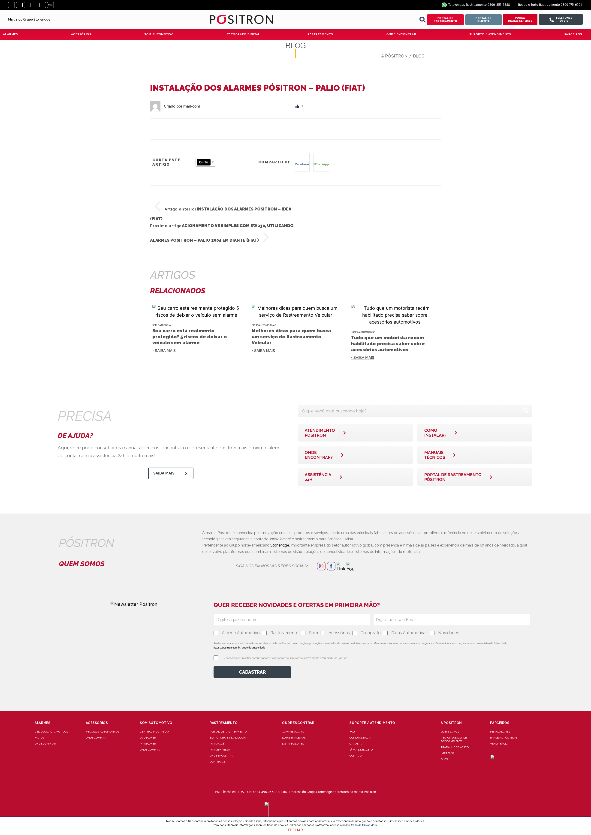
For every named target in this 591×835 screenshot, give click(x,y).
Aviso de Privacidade (364, 825)
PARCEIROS (573, 34)
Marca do (29, 19)
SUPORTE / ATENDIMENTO (490, 34)
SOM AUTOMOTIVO (159, 34)
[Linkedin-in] (27, 5)
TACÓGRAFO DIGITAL (243, 34)
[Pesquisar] (526, 411)
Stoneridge (279, 545)
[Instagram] (11, 5)
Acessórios (339, 632)
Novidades (448, 632)
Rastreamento (284, 632)
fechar (295, 830)
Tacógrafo (371, 632)
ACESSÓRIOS (81, 34)
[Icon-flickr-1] (42, 5)
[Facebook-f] (19, 5)
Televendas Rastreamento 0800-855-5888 (479, 5)
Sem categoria (161, 325)
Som (313, 632)
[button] (422, 19)
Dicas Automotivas (264, 325)
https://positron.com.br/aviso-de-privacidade (239, 647)
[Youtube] (35, 5)
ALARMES (10, 34)
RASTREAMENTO (320, 34)
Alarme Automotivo (241, 632)
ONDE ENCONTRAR (401, 34)
